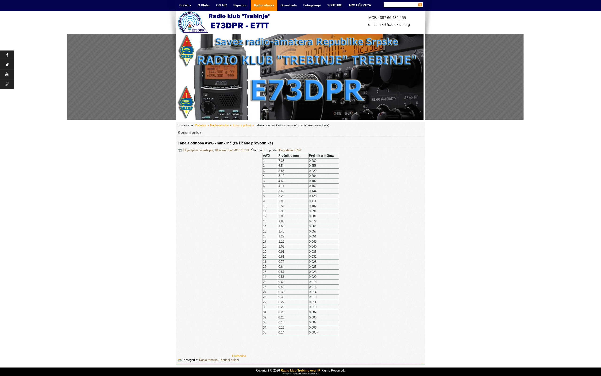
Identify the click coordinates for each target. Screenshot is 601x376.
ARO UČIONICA (360, 5)
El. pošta (270, 150)
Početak (200, 125)
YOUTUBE (334, 5)
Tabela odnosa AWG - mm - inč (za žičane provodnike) (225, 143)
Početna (185, 5)
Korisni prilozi (242, 125)
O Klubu (204, 5)
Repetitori (240, 5)
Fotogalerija (312, 5)
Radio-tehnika (264, 5)
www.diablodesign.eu (307, 373)
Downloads (289, 5)
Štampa (257, 150)
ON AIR (221, 5)
